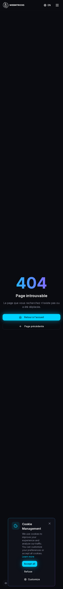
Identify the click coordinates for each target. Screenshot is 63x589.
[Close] (49, 523)
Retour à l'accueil (34, 317)
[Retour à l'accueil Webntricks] (14, 5)
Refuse (28, 571)
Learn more (28, 556)
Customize (34, 579)
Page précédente (34, 326)
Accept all (29, 563)
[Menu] (57, 5)
